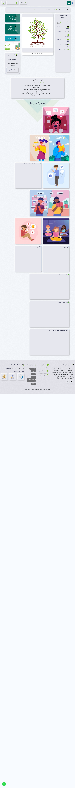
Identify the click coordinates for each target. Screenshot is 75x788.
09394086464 (7, 368)
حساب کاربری (42, 371)
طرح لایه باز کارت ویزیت (32, 380)
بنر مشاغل (33, 383)
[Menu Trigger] (69, 3)
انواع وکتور (60, 9)
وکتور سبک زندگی (51, 9)
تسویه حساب (43, 374)
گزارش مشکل (11, 55)
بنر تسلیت (34, 376)
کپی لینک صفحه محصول (12, 69)
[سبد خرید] (3, 2)
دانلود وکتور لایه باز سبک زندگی (37, 82)
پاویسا (66, 9)
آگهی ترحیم (33, 374)
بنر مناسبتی (33, 371)
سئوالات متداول (12, 59)
